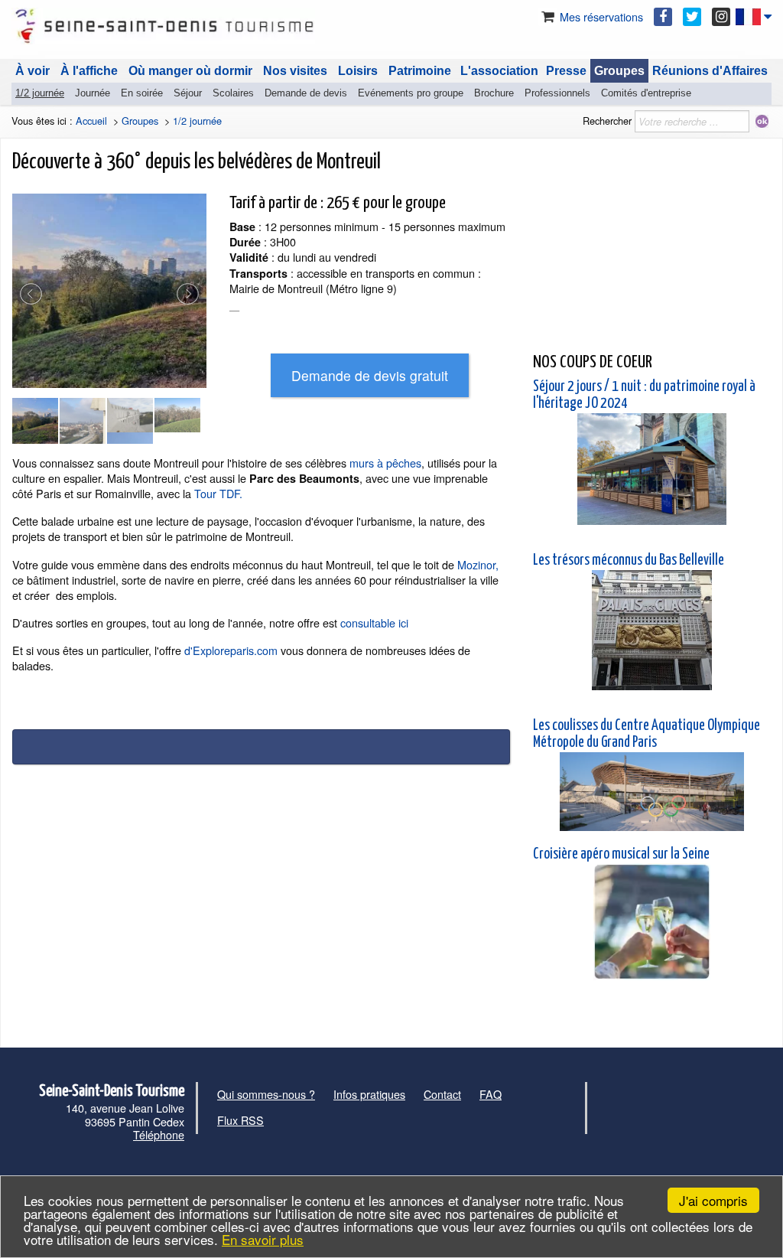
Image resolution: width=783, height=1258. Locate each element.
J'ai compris (713, 1200)
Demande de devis (306, 93)
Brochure (494, 93)
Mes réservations (600, 16)
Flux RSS (240, 1120)
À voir (32, 70)
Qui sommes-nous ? (266, 1094)
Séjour (188, 93)
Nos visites (295, 70)
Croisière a (559, 854)
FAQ (490, 1094)
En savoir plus (263, 1239)
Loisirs (358, 70)
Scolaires (233, 93)
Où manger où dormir (190, 70)
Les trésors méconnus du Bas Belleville (628, 560)
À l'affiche (89, 70)
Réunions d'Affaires (710, 70)
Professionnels (557, 93)
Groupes (619, 70)
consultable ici (374, 622)
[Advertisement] (652, 245)
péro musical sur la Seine (648, 854)
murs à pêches (385, 463)
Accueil (91, 120)
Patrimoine (419, 70)
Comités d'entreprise (646, 93)
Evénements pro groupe (410, 93)
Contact (442, 1094)
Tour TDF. (218, 493)
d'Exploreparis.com (229, 650)
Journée (92, 93)
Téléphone (158, 1134)
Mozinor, (478, 564)
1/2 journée (39, 93)
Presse (566, 70)
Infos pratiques (369, 1094)
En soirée (142, 93)
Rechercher (607, 120)
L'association (499, 70)
